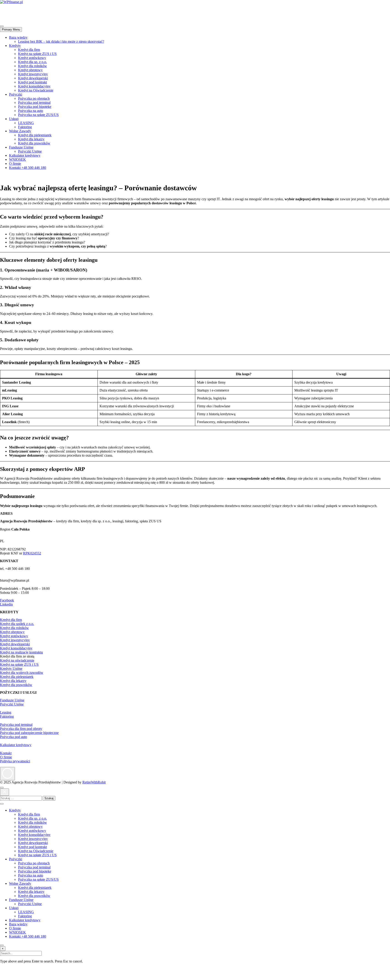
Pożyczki (15, 94)
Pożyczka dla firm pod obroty (21, 729)
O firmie (15, 163)
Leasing (5, 712)
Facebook (7, 600)
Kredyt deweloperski (33, 78)
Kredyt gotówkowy (32, 58)
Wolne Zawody (20, 131)
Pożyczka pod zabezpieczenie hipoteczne (29, 733)
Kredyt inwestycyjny (33, 74)
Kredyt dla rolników (32, 66)
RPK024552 (32, 553)
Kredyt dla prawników (34, 143)
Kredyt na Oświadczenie (35, 90)
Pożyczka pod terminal (34, 102)
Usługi (14, 119)
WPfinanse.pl (9, 10)
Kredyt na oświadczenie (17, 660)
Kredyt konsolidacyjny (34, 86)
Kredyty (15, 45)
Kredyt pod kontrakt (32, 82)
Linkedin (6, 604)
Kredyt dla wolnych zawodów (21, 673)
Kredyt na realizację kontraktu (21, 652)
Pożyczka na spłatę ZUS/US (38, 115)
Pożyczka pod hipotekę (34, 106)
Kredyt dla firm (29, 50)
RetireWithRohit (94, 782)
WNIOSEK (17, 159)
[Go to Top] (2, 945)
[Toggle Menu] (2, 803)
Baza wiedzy (18, 37)
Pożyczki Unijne (30, 151)
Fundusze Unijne (21, 147)
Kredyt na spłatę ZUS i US (37, 54)
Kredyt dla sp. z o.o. (32, 62)
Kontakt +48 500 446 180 (27, 168)
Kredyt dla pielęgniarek (34, 135)
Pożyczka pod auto (13, 737)
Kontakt (6, 753)
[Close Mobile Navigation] (2, 26)
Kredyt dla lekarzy (31, 139)
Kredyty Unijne (11, 668)
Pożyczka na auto (30, 111)
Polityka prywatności (15, 761)
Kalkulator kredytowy (24, 155)
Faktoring (25, 127)
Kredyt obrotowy (30, 70)
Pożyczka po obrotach (34, 98)
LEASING (26, 123)
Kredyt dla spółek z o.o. (17, 624)
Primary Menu (11, 29)
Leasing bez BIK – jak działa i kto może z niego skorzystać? (61, 41)
